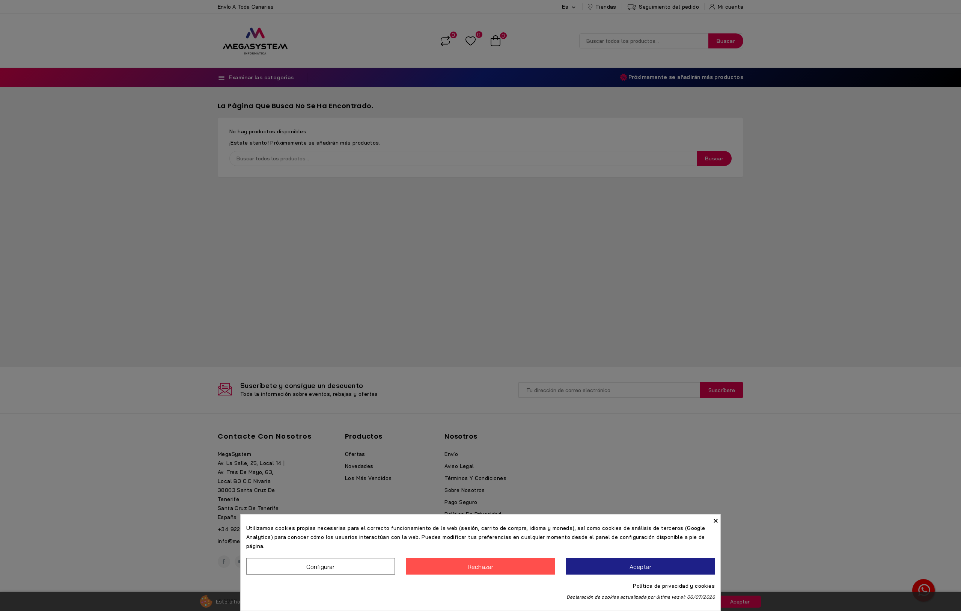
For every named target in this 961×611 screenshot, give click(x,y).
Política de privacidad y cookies (674, 585)
